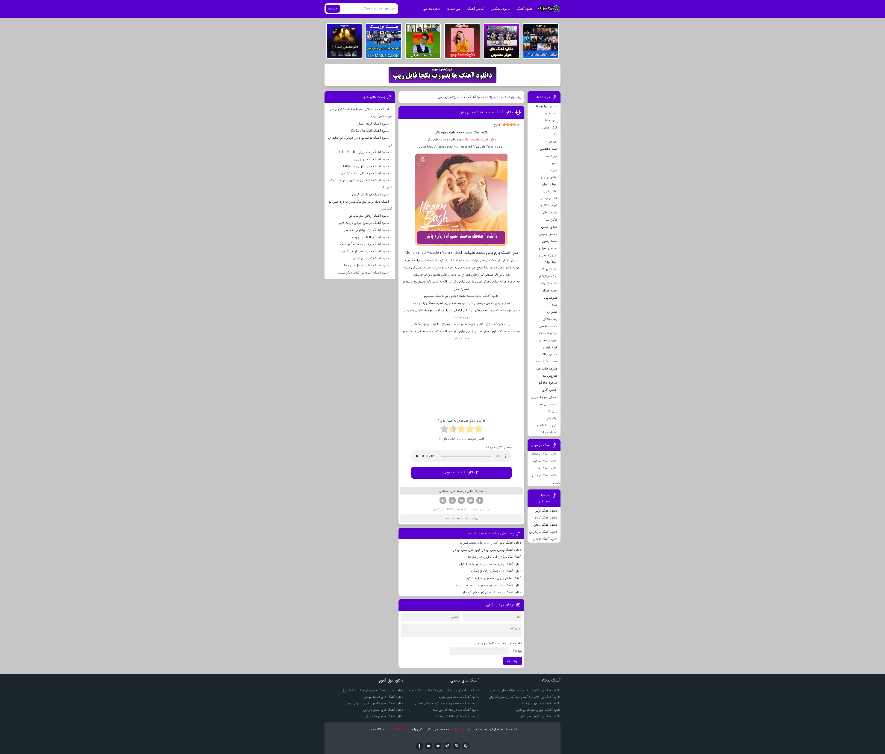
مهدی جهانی (549, 226)
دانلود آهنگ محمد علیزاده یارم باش (486, 112)
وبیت (442, 736)
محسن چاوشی (547, 233)
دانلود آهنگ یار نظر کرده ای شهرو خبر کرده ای (491, 592)
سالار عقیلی (550, 191)
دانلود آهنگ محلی (545, 524)
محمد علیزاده (495, 96)
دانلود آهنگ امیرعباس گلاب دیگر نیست (363, 272)
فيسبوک (419, 745)
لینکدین (461, 500)
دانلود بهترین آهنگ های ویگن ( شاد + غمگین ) (373, 690)
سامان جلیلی (549, 177)
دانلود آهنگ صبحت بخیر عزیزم (459, 696)
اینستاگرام (456, 745)
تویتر (470, 500)
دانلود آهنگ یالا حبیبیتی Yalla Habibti (363, 151)
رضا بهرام (551, 141)
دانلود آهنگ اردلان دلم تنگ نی (368, 215)
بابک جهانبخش (547, 276)
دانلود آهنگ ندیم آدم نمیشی (370, 258)
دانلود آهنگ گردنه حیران (373, 123)
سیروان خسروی (547, 340)
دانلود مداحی (431, 8)
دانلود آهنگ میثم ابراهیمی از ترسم (366, 230)
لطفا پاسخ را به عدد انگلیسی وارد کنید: (497, 643)
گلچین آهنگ (475, 8)
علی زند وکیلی (548, 255)
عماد (554, 304)
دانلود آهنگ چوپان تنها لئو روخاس (538, 709)
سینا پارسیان (549, 184)
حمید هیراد (550, 290)
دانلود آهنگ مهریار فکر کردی (370, 194)
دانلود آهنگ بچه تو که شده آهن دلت (364, 244)
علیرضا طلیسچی (546, 368)
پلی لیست (453, 8)
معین (554, 163)
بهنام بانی (551, 418)
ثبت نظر (513, 661)
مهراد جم (551, 155)
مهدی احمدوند (547, 333)
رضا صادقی (550, 318)
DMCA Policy (398, 729)
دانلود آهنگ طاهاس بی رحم (370, 237)
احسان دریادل (548, 432)
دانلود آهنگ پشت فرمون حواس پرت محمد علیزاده (488, 585)
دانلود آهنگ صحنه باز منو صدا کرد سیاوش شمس (447, 703)
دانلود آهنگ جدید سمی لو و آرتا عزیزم (364, 251)
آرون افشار (550, 120)
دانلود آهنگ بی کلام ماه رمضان (540, 716)
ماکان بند (551, 219)
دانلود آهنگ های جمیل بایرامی (383, 709)
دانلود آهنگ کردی (545, 517)
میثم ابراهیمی (548, 148)
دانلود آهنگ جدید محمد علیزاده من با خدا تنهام (490, 564)
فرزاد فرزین (550, 347)
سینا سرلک (550, 262)
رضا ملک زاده (548, 283)
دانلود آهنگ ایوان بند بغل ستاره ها (366, 265)
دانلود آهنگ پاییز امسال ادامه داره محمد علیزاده (490, 542)
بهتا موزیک (514, 96)
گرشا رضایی (549, 127)
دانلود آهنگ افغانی (545, 538)
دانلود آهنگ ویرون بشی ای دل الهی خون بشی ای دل (486, 549)
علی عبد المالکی (547, 425)
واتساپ (452, 500)
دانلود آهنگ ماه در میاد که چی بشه (456, 709)
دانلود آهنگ (524, 8)
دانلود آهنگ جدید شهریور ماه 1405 (365, 166)
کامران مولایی (548, 198)
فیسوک (479, 500)
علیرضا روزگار (549, 269)
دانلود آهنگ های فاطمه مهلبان (383, 696)
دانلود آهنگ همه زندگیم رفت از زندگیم (496, 571)
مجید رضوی (549, 240)
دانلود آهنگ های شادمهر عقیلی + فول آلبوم (375, 703)
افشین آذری (549, 389)
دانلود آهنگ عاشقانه (544, 454)
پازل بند (552, 411)
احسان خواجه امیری (544, 396)
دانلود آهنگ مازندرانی (543, 531)
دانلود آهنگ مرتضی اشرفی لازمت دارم (364, 222)
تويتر (437, 745)
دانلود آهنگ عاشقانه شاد (480, 139)
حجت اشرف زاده (546, 361)
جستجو (333, 8)
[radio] (478, 430)
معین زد (552, 311)
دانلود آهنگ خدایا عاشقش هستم (457, 716)
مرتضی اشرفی (548, 247)
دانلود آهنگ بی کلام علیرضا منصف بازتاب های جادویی (525, 690)
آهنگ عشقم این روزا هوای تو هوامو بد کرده (493, 578)
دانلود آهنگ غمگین (544, 461)
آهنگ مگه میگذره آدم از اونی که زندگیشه (494, 556)
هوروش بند (550, 375)
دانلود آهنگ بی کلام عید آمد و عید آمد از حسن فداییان (524, 696)
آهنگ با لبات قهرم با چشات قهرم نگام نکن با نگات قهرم (444, 690)
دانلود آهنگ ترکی (545, 510)
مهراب (553, 169)
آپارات (465, 745)
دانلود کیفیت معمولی (459, 472)
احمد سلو (551, 113)
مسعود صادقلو (548, 382)
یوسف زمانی (549, 212)
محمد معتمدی (548, 326)
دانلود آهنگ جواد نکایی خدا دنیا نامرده (364, 173)
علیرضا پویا (550, 297)
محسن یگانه (549, 354)
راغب (554, 134)
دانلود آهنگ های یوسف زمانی (383, 716)
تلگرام (443, 500)
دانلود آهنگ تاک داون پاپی (371, 159)
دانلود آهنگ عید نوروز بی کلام (541, 703)
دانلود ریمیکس (500, 8)
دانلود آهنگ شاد (546, 468)
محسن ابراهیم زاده (545, 106)
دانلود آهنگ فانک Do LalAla (370, 130)
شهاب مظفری (548, 205)
